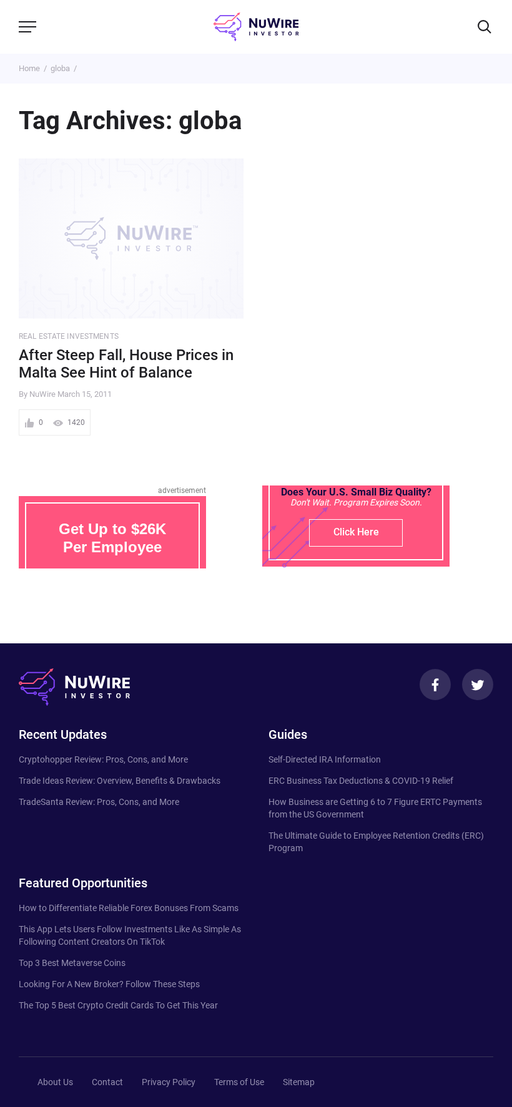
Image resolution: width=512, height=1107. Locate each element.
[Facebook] (435, 684)
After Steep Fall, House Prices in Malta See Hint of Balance (126, 364)
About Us (55, 1082)
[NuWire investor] (256, 26)
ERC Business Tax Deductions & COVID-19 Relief (360, 781)
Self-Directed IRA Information (324, 759)
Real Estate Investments (69, 336)
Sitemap (299, 1082)
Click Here (356, 532)
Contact (107, 1082)
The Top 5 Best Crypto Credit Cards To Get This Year (118, 1005)
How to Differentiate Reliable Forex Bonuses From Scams (129, 908)
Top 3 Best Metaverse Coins (72, 963)
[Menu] (27, 26)
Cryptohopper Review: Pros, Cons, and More (103, 759)
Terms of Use (239, 1082)
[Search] (484, 26)
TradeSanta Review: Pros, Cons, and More (99, 802)
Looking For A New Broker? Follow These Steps (109, 984)
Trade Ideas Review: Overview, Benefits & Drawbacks (119, 781)
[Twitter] (477, 684)
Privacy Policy (168, 1082)
